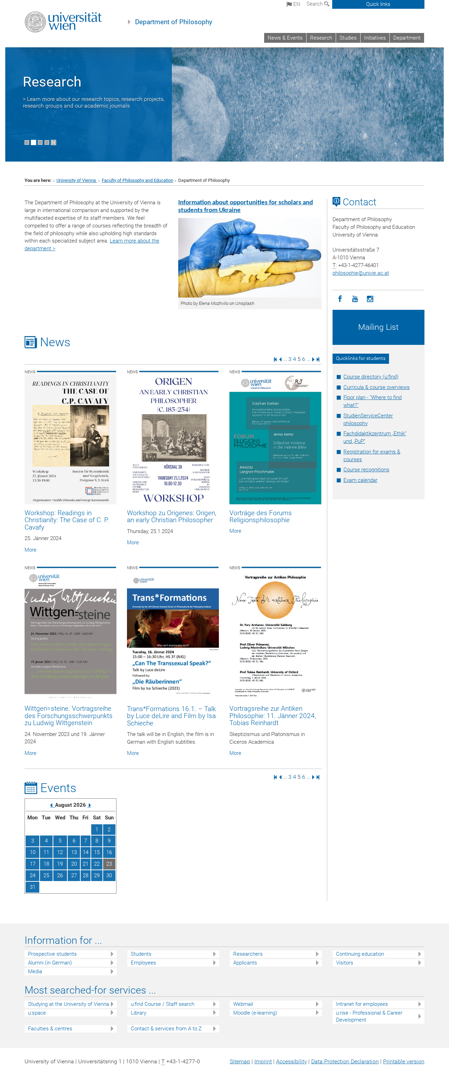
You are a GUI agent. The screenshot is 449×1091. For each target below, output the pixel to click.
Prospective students (52, 954)
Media (35, 971)
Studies (348, 38)
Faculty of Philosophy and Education (137, 180)
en (296, 4)
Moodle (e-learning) (255, 1013)
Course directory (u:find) (370, 377)
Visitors (344, 963)
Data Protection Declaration (345, 1061)
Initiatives (375, 38)
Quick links (378, 4)
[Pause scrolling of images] (53, 142)
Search (315, 4)
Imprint (263, 1061)
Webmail (243, 1004)
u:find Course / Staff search (162, 1004)
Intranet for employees (362, 1004)
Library (138, 1013)
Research (321, 38)
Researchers (248, 954)
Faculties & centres (50, 1028)
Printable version (403, 1061)
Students (141, 954)
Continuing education (360, 954)
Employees (143, 963)
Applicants (245, 963)
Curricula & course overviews (376, 387)
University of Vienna (76, 180)
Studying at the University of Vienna (68, 1004)
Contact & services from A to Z (166, 1028)
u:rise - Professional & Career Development (369, 1016)
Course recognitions (366, 469)
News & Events (285, 38)
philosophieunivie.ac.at (361, 273)
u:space (37, 1013)
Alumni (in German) (50, 963)
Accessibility (291, 1061)
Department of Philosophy (173, 22)
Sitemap (240, 1061)
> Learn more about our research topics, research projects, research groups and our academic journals (94, 102)
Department (407, 38)
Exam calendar (360, 480)
